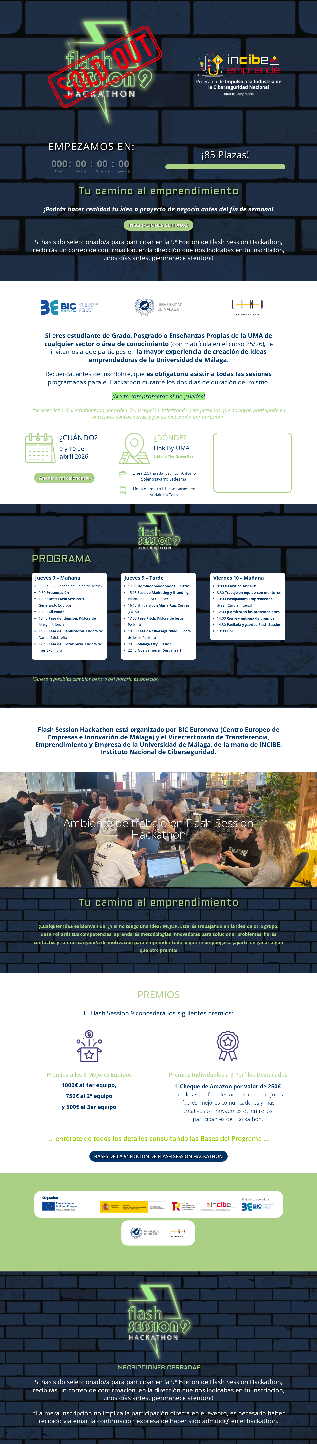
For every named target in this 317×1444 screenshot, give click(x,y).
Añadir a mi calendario (64, 478)
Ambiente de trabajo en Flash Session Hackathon (158, 828)
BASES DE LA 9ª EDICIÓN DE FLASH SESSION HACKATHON (158, 1156)
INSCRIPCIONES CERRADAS (158, 225)
